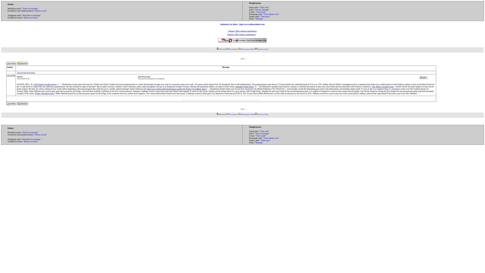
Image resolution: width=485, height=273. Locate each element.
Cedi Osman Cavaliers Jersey (45, 84)
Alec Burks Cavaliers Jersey (383, 87)
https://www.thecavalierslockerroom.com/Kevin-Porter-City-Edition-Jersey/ (177, 89)
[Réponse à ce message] (423, 78)
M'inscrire (222, 49)
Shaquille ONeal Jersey (244, 87)
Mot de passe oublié (247, 49)
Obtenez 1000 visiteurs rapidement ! (242, 31)
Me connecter (233, 49)
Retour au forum (262, 49)
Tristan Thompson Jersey (45, 93)
